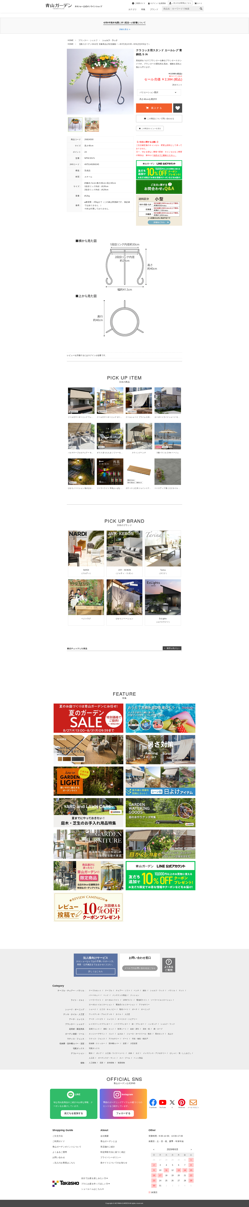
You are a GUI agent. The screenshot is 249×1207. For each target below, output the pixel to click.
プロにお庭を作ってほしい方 (94, 1184)
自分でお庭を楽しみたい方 (93, 1178)
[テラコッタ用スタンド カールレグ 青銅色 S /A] (75, 124)
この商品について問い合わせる (160, 119)
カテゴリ (132, 9)
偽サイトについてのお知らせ (113, 1163)
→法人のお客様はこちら (63, 1163)
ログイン (92, 355)
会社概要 (104, 1136)
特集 (143, 9)
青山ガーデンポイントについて (66, 1147)
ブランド (154, 9)
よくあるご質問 (59, 1152)
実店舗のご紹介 (107, 1147)
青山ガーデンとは (108, 1141)
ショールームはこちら (91, 1189)
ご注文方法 (57, 1136)
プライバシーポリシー (110, 1157)
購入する (156, 108)
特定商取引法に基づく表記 (112, 1152)
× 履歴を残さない (172, 648)
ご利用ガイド (58, 1141)
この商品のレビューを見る (151, 128)
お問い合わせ (58, 1157)
